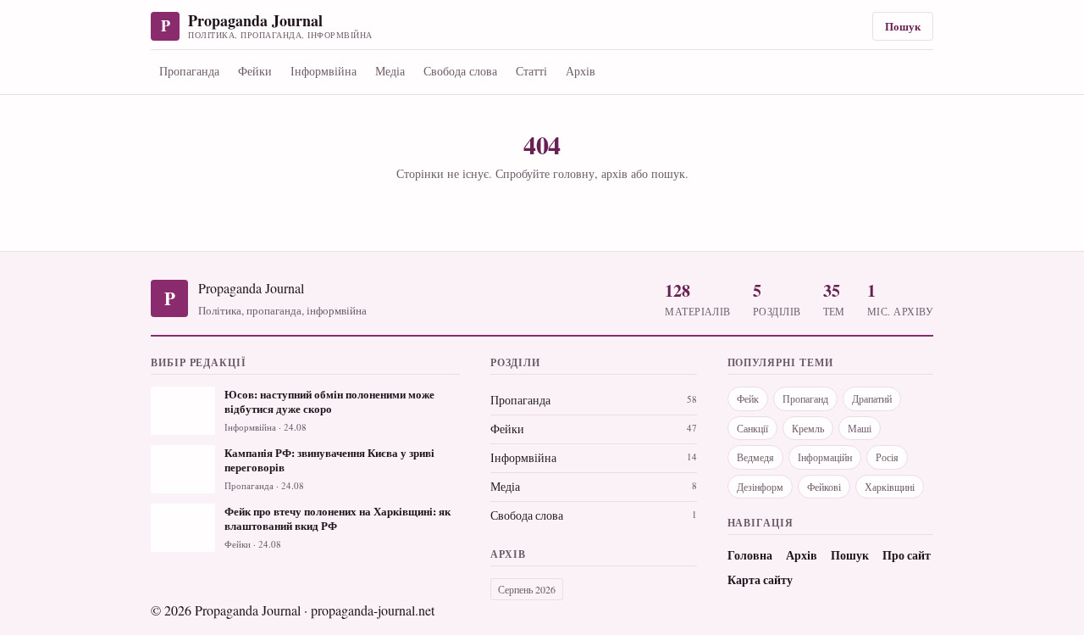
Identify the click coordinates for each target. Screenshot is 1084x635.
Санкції (752, 428)
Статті (531, 71)
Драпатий (872, 398)
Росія (887, 457)
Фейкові (824, 486)
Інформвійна (323, 71)
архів (614, 173)
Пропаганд (805, 398)
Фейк (748, 398)
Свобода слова (460, 71)
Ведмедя (755, 457)
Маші (859, 428)
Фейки (255, 71)
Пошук (903, 26)
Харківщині (890, 486)
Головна (749, 555)
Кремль (808, 428)
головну (574, 173)
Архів (580, 71)
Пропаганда (189, 71)
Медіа (390, 71)
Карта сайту (760, 579)
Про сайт (906, 555)
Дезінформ (760, 486)
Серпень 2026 (527, 589)
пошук (668, 173)
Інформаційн (825, 457)
